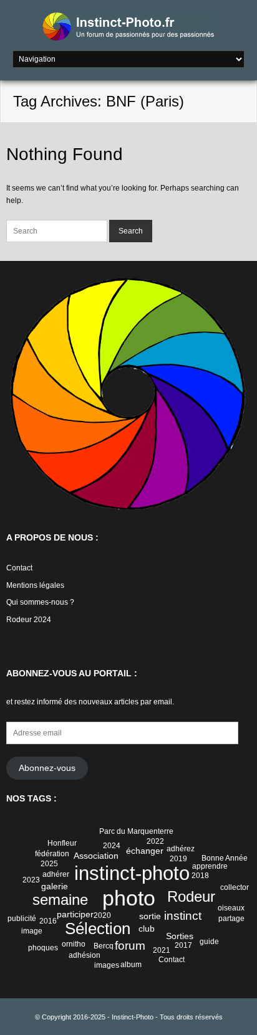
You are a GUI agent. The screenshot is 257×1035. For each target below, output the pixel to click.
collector (234, 887)
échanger (144, 851)
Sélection (97, 928)
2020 (102, 915)
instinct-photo (132, 873)
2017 (183, 945)
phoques (43, 947)
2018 (200, 875)
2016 (48, 921)
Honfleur (62, 843)
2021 (161, 950)
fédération (52, 853)
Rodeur (191, 896)
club (146, 928)
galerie (54, 886)
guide (209, 941)
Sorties (179, 936)
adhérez (181, 848)
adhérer (55, 874)
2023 (31, 880)
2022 (155, 841)
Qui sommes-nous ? (40, 602)
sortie (150, 916)
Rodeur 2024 (28, 619)
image (31, 931)
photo (128, 898)
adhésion (84, 955)
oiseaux (231, 908)
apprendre (210, 866)
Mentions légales (35, 585)
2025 (49, 863)
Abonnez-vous (47, 768)
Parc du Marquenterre (136, 831)
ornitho (73, 944)
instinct (182, 915)
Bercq (104, 946)
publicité (21, 918)
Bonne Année (224, 858)
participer (75, 914)
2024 (111, 845)
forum (130, 945)
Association (96, 856)
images (106, 965)
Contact (19, 568)
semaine (60, 899)
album (131, 964)
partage (231, 918)
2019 (178, 858)
